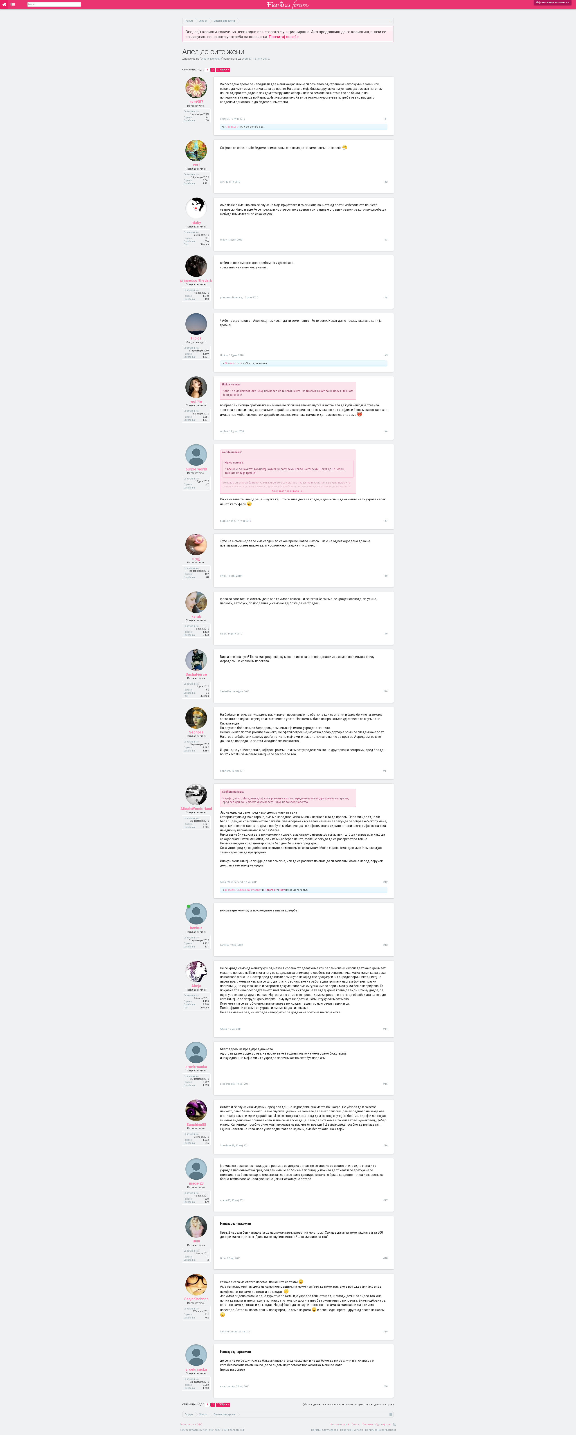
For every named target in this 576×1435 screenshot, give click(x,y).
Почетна (367, 1424)
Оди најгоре (383, 1424)
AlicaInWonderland (196, 809)
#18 (385, 1258)
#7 (386, 521)
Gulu (196, 1241)
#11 (385, 770)
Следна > (223, 69)
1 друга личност (274, 889)
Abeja (196, 986)
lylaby (196, 222)
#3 (386, 239)
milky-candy (254, 889)
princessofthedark (196, 280)
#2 (386, 181)
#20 (385, 1386)
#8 (386, 575)
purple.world (196, 469)
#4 (386, 297)
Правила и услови (351, 1429)
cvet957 (247, 58)
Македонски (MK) (191, 1424)
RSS (394, 1424)
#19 (385, 1331)
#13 (385, 945)
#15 (385, 1083)
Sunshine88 (196, 1124)
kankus (196, 928)
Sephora (196, 732)
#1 (386, 118)
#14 (385, 1029)
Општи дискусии (211, 58)
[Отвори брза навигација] (390, 20)
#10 (385, 691)
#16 (385, 1145)
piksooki (230, 889)
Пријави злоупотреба (324, 1429)
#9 (386, 633)
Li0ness (241, 889)
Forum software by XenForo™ (212, 1429)
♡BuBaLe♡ (232, 126)
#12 (385, 882)
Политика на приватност (380, 1429)
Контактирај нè (340, 1424)
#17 (385, 1200)
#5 (386, 355)
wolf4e (196, 401)
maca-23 (196, 1183)
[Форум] (12, 4)
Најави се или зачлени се (552, 2)
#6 (386, 431)
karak (196, 616)
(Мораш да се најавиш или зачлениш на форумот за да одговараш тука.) (348, 1404)
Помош (355, 1424)
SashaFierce (196, 674)
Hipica (196, 338)
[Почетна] (4, 4)
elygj (196, 559)
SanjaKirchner (233, 363)
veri (196, 165)
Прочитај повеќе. (284, 36)
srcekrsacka (196, 1067)
